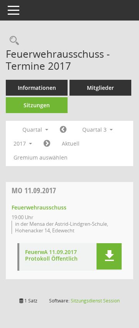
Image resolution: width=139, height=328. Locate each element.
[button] (109, 256)
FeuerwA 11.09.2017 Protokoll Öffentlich (51, 255)
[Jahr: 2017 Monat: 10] (47, 144)
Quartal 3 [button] (95, 129)
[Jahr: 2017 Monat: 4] (63, 130)
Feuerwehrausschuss (39, 207)
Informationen (37, 87)
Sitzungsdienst (95, 300)
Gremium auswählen (41, 157)
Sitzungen (37, 105)
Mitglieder (100, 87)
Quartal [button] (33, 129)
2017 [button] (20, 143)
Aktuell (71, 143)
